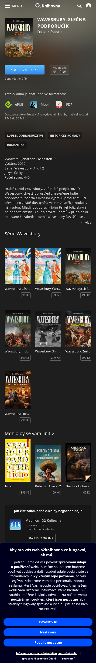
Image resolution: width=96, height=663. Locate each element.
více (88, 222)
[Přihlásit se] (88, 6)
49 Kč (86, 492)
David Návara (48, 31)
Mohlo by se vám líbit (27, 433)
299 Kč (86, 358)
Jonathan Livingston (36, 159)
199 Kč (86, 295)
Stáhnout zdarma (40, 538)
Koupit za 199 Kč (24, 70)
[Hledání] (79, 6)
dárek (60, 70)
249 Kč (55, 358)
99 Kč (25, 295)
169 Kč (55, 492)
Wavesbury (23, 168)
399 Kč (25, 492)
